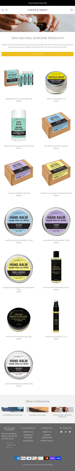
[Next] (51, 3)
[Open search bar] (7, 10)
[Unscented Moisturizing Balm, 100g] (18, 363)
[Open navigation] (2, 10)
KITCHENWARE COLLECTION (12, 415)
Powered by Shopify (47, 464)
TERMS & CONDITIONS (47, 436)
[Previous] (24, 3)
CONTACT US (28, 432)
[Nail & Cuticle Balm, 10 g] (56, 78)
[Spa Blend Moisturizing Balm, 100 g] (18, 220)
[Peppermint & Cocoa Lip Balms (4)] (18, 78)
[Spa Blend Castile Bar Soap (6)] (56, 125)
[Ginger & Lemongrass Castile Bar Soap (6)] (56, 172)
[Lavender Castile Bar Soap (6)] (18, 172)
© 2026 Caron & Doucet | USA (31, 464)
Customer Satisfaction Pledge (37, 3)
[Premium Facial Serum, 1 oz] (56, 316)
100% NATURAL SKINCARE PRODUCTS (62, 416)
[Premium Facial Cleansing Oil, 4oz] (56, 267)
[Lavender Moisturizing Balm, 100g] (56, 220)
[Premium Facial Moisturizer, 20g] (18, 316)
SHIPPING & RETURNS (28, 436)
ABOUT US (47, 432)
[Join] (14, 445)
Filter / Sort (37, 54)
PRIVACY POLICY (46, 441)
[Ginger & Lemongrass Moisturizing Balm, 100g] (18, 267)
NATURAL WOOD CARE (37, 415)
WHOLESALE (28, 441)
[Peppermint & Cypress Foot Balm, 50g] (18, 125)
